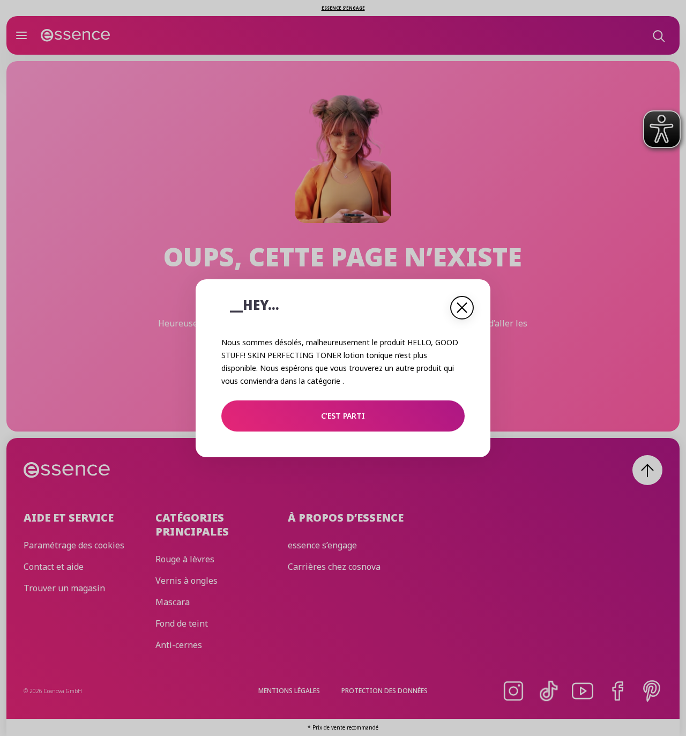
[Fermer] (462, 307)
